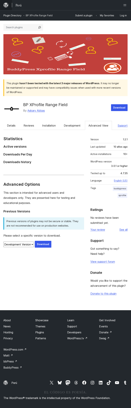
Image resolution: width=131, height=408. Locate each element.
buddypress (120, 188)
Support (123, 125)
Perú (14, 383)
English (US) (121, 180)
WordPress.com (15, 349)
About (7, 320)
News (7, 326)
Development (72, 125)
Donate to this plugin (103, 293)
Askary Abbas (36, 110)
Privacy (8, 338)
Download (119, 107)
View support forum (102, 261)
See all (123, 229)
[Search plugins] (39, 27)
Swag (104, 338)
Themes (40, 326)
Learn (70, 320)
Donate (105, 332)
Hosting (8, 332)
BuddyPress (12, 367)
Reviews (29, 125)
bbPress (10, 361)
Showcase (41, 320)
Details (11, 125)
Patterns (40, 338)
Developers (74, 332)
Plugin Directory (12, 15)
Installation (49, 125)
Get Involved (107, 320)
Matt (8, 355)
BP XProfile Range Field (45, 104)
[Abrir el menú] (125, 5)
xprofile (122, 195)
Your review (97, 229)
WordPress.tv (77, 338)
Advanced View (98, 125)
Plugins (39, 332)
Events (103, 326)
